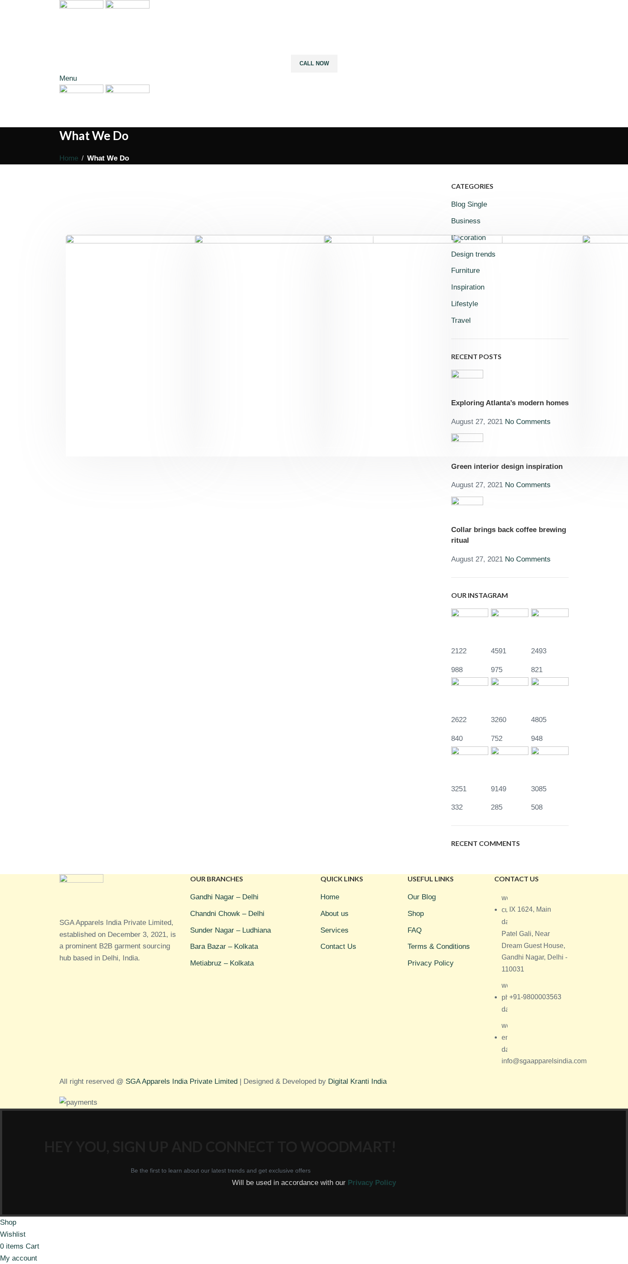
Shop (416, 914)
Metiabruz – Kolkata (222, 963)
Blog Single (469, 204)
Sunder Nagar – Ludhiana (230, 930)
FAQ (415, 930)
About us (334, 914)
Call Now (314, 63)
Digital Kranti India (357, 1081)
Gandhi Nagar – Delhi (224, 897)
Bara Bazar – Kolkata (224, 946)
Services (334, 930)
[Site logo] (82, 21)
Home (68, 158)
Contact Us (338, 946)
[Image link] (81, 895)
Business (466, 221)
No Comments (528, 485)
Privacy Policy (431, 963)
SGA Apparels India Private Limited (182, 1081)
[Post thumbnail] (467, 510)
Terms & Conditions (439, 946)
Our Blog (422, 897)
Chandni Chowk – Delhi (227, 914)
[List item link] (531, 984)
